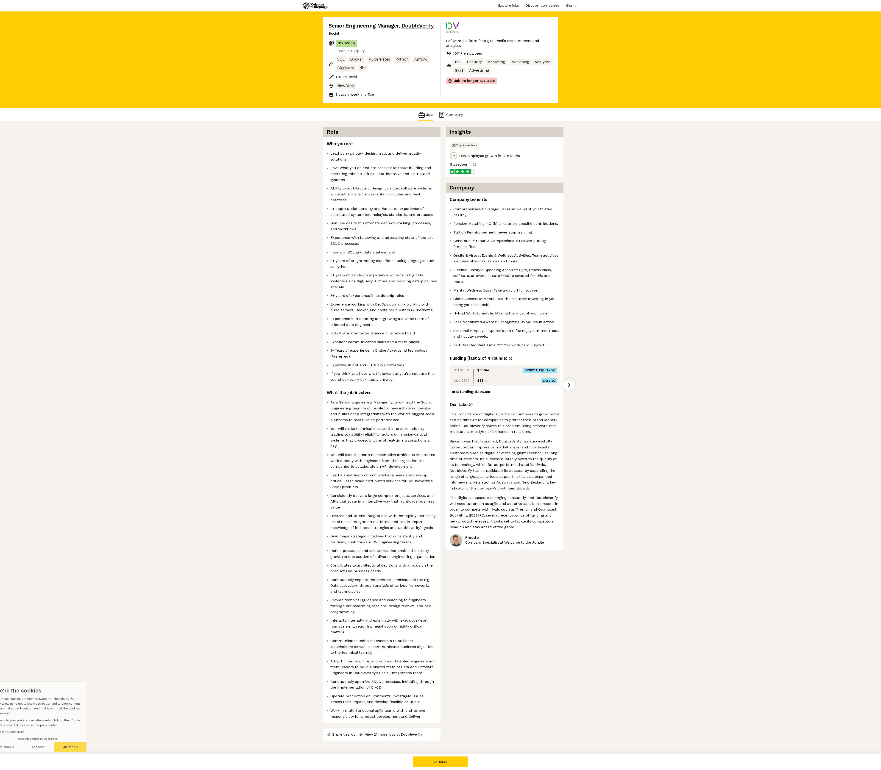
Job (429, 114)
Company (454, 114)
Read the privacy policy (23, 732)
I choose (53, 747)
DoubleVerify (417, 26)
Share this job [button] (344, 734)
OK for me (85, 747)
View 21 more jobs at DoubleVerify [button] (393, 734)
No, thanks (20, 747)
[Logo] (315, 6)
